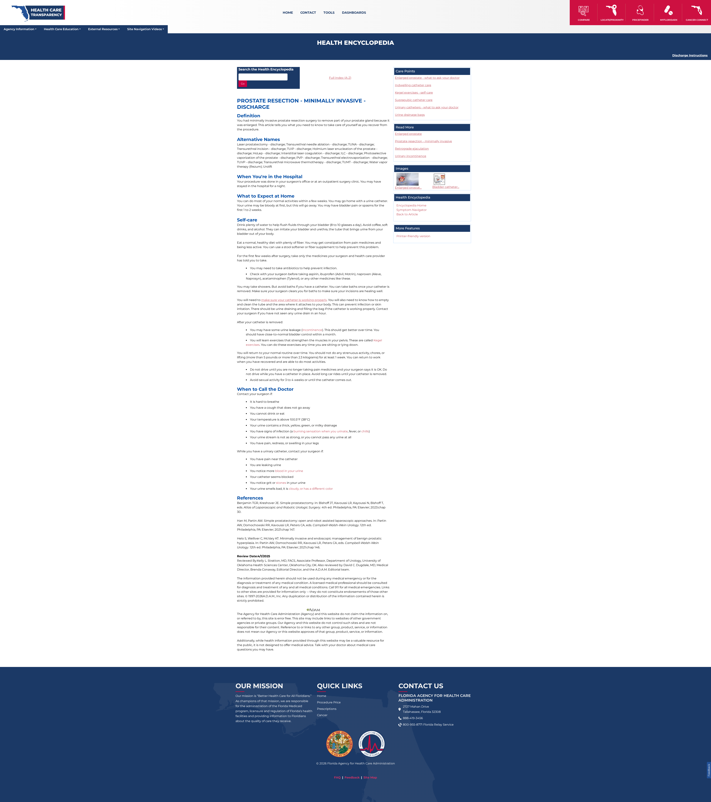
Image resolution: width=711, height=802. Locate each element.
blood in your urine (289, 471)
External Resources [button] (103, 29)
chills (365, 431)
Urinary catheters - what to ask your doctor (426, 107)
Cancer (322, 715)
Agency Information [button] (19, 29)
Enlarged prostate (408, 134)
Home (288, 12)
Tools (329, 12)
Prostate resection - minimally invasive (423, 141)
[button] (583, 12)
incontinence (312, 330)
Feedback (352, 777)
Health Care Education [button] (61, 29)
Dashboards (354, 12)
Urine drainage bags (410, 115)
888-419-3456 (413, 718)
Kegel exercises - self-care (414, 92)
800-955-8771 (413, 724)
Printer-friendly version (413, 236)
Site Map (370, 777)
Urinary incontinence (410, 156)
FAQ (337, 777)
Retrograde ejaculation (412, 148)
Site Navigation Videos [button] (144, 29)
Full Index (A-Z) (340, 78)
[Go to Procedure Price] (640, 10)
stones (281, 483)
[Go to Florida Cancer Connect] (696, 12)
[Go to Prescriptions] (668, 10)
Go (243, 83)
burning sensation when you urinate (320, 431)
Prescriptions (326, 709)
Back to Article (407, 214)
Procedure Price (329, 702)
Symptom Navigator (411, 210)
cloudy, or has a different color (311, 488)
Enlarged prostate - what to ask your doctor (427, 78)
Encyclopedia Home (411, 205)
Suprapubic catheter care (414, 100)
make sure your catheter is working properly (294, 300)
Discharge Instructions (690, 55)
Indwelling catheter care (413, 85)
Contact (308, 12)
